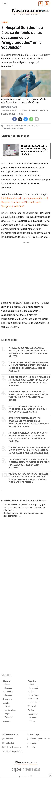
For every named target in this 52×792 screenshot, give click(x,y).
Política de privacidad (14, 751)
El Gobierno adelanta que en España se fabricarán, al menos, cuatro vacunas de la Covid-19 (35, 150)
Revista (31, 710)
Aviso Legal (34, 734)
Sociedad (8, 695)
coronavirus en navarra (13, 128)
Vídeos (32, 721)
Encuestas (9, 717)
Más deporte (34, 702)
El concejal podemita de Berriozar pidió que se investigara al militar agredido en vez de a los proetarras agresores (29, 450)
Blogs (7, 714)
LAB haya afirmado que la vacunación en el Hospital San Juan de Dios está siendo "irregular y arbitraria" (24, 202)
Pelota (31, 691)
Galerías (32, 718)
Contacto (9, 739)
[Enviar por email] (37, 119)
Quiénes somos (11, 734)
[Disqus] (25, 557)
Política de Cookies (13, 747)
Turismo (33, 743)
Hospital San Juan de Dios (27, 126)
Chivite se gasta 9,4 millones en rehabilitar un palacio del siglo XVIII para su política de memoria (27, 409)
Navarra (6, 681)
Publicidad (9, 743)
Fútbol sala (33, 698)
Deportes (32, 681)
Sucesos (8, 688)
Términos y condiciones (33, 500)
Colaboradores (10, 710)
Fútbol (31, 685)
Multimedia (33, 714)
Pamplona (7, 699)
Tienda (32, 747)
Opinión (6, 703)
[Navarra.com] (26, 10)
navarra (9, 126)
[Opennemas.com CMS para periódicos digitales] (26, 772)
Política (8, 685)
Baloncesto (33, 688)
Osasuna (7, 721)
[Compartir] (14, 119)
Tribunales (9, 691)
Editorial (8, 707)
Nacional (32, 706)
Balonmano (33, 695)
